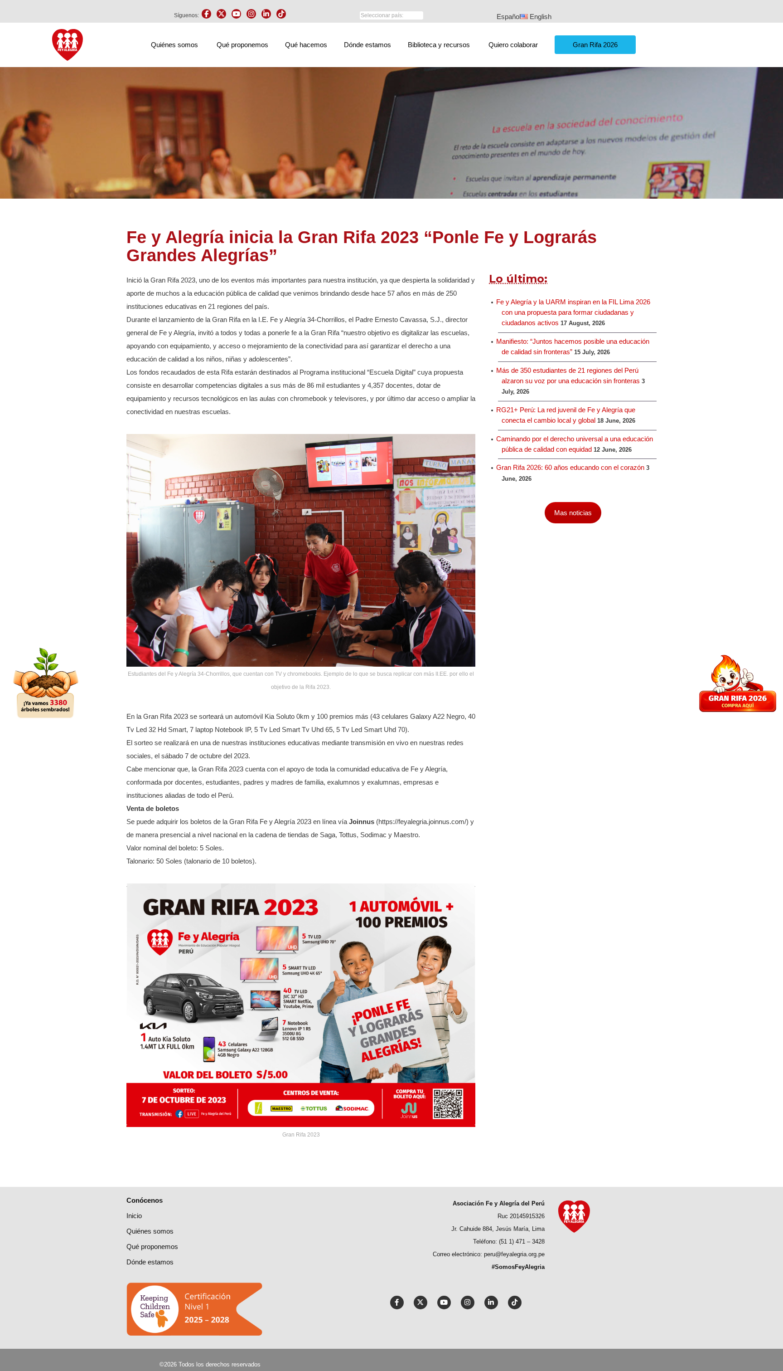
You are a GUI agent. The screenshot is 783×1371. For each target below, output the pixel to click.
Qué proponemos (242, 45)
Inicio (134, 1216)
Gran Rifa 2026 (595, 45)
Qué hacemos (306, 45)
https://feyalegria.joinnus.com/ (422, 821)
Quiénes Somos (150, 1231)
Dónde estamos (367, 45)
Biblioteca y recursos (439, 45)
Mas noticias (573, 513)
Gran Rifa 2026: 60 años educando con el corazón (570, 467)
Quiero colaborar (513, 45)
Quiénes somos (174, 45)
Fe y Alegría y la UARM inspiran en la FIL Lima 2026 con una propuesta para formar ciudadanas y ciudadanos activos (573, 312)
